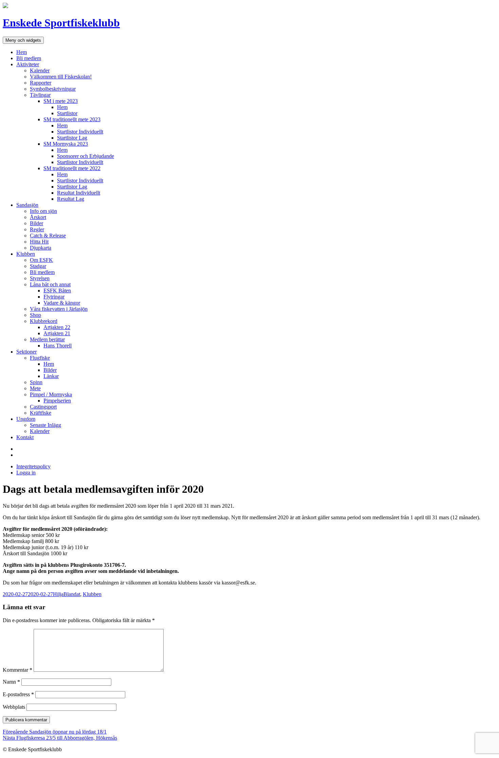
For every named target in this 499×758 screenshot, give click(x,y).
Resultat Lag (70, 199)
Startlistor (67, 113)
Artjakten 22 (56, 327)
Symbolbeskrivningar (53, 89)
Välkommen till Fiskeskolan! (61, 76)
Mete (35, 388)
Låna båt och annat (50, 284)
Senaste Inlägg (45, 425)
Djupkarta (40, 248)
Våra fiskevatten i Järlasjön (59, 309)
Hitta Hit (39, 242)
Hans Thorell (57, 345)
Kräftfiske (40, 413)
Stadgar (38, 266)
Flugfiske (40, 358)
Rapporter (40, 83)
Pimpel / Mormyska (51, 394)
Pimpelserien (57, 400)
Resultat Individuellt (78, 193)
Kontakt (25, 437)
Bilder (36, 223)
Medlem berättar (47, 339)
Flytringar (53, 297)
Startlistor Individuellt (80, 131)
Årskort (38, 217)
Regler (37, 229)
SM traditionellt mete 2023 (71, 119)
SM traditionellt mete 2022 (71, 168)
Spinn (36, 382)
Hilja (58, 594)
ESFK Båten (57, 290)
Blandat (71, 594)
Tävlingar (40, 95)
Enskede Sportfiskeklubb (61, 23)
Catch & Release (48, 235)
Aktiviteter (27, 64)
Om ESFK (41, 260)
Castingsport (43, 407)
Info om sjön (43, 211)
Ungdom (25, 419)
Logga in (26, 472)
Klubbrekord (43, 321)
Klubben (25, 254)
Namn (11, 682)
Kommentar (17, 670)
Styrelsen (40, 278)
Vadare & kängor (61, 303)
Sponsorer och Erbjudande (85, 156)
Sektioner (26, 352)
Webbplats (14, 707)
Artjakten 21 (56, 333)
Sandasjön (27, 205)
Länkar (51, 376)
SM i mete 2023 (60, 101)
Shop (35, 315)
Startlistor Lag (72, 138)
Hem (21, 52)
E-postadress (18, 694)
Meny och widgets (23, 40)
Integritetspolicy (33, 466)
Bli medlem (28, 58)
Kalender (40, 70)
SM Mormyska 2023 (65, 144)
